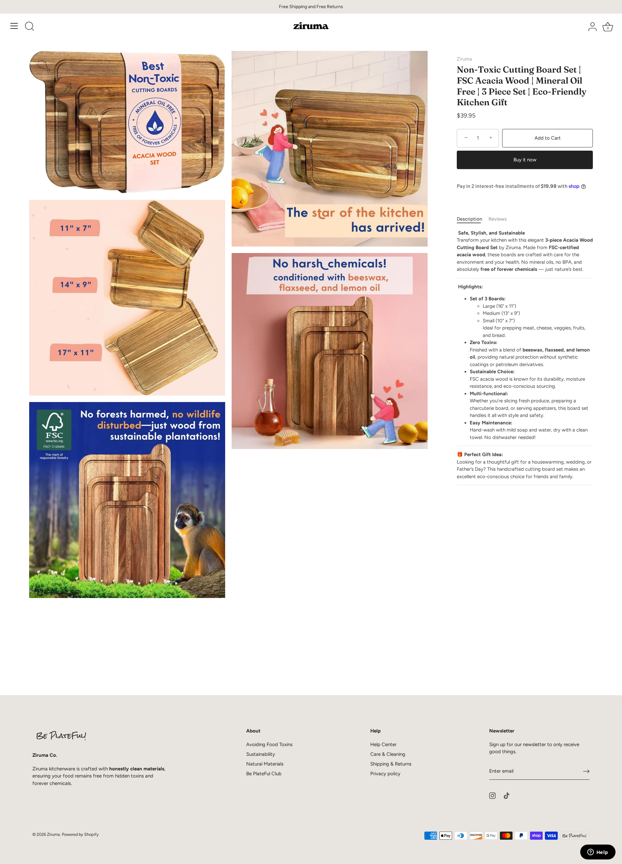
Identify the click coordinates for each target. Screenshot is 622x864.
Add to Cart (548, 138)
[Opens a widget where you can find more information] (598, 853)
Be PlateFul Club (264, 774)
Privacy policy (385, 774)
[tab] (473, 219)
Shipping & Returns (390, 764)
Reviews (498, 219)
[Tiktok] (506, 795)
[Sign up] (586, 771)
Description (469, 219)
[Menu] (14, 26)
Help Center (383, 744)
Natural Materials (264, 764)
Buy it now (524, 160)
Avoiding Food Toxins (269, 744)
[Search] (29, 27)
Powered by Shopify (80, 834)
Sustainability (260, 754)
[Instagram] (492, 795)
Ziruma (464, 59)
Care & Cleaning (387, 754)
